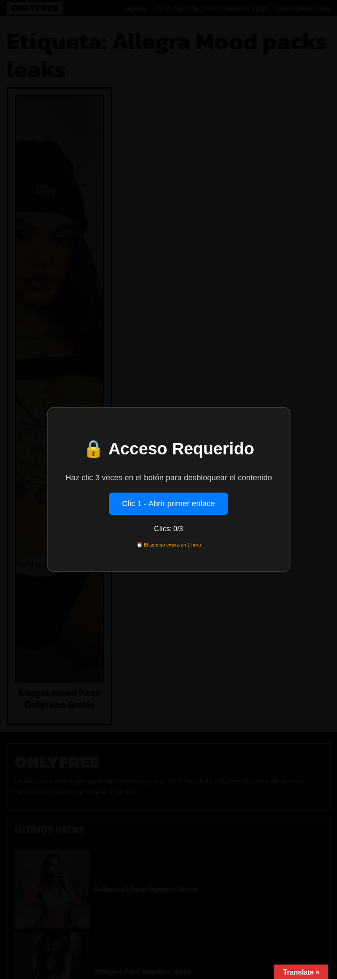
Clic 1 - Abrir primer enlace (168, 503)
